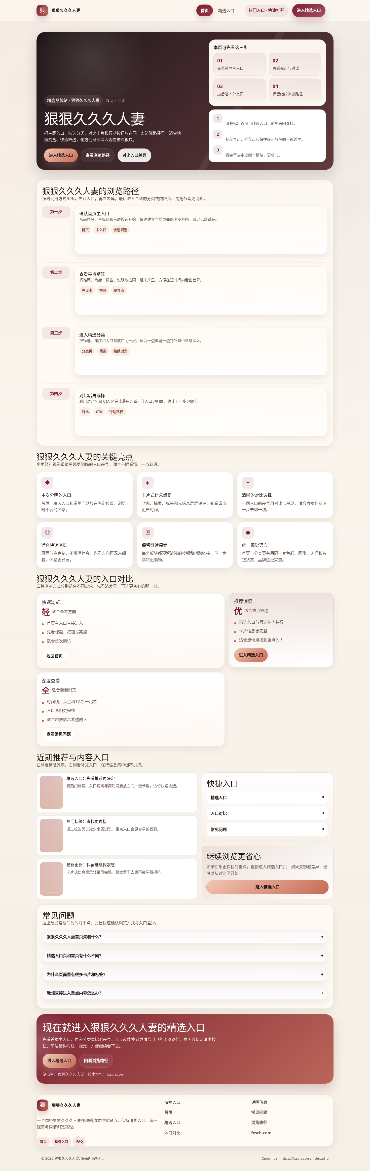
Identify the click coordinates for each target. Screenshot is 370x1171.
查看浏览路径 (98, 155)
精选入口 (226, 10)
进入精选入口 (309, 10)
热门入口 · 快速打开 (266, 10)
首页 (205, 10)
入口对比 (172, 1133)
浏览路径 (259, 1122)
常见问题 (259, 1112)
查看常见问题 (59, 734)
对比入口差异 (134, 155)
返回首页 (55, 656)
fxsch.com (261, 1133)
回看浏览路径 (96, 1060)
